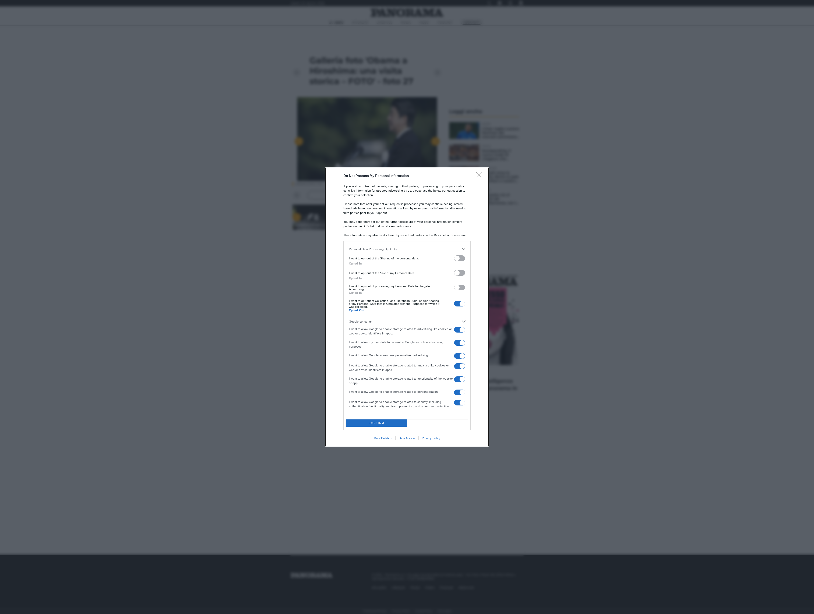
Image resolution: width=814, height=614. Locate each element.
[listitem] (407, 249)
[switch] (459, 258)
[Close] (480, 176)
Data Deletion (383, 438)
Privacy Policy (431, 438)
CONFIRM (376, 423)
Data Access (407, 438)
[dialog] (407, 307)
